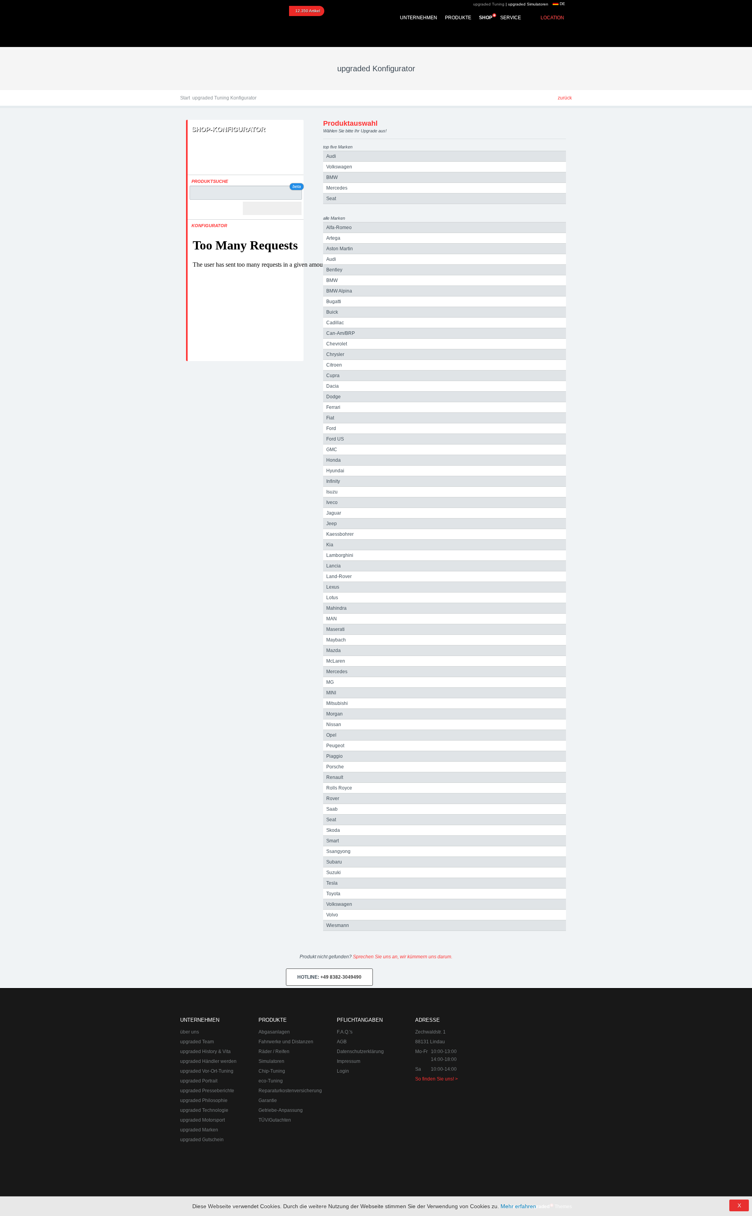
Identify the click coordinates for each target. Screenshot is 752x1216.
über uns (189, 1032)
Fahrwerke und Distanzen (285, 1041)
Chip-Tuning (271, 1071)
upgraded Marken (199, 1130)
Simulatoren (271, 1061)
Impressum (348, 1061)
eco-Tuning (270, 1081)
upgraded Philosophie (204, 1100)
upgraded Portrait (198, 1081)
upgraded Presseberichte (207, 1090)
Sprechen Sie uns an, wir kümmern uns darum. (402, 956)
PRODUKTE (458, 17)
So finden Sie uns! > (436, 1079)
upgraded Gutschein (202, 1139)
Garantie (267, 1100)
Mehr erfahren (518, 1206)
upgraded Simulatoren (528, 4)
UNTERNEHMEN (418, 17)
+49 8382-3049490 (329, 977)
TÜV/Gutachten (274, 1120)
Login (343, 1071)
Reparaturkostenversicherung (290, 1090)
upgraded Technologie (204, 1110)
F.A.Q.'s (344, 1032)
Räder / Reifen (273, 1051)
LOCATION (552, 17)
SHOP (485, 17)
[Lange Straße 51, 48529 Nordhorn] (529, 1055)
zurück (565, 98)
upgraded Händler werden (208, 1061)
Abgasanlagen (274, 1032)
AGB (342, 1041)
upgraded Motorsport (202, 1120)
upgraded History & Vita (205, 1051)
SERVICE (510, 17)
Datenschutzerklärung (360, 1051)
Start (185, 98)
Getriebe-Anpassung (280, 1110)
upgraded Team (197, 1041)
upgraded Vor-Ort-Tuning (206, 1071)
